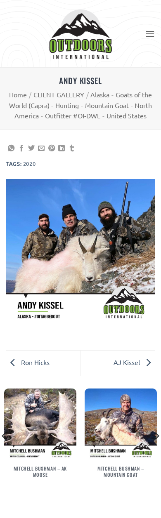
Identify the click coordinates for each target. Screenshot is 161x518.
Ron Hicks (34, 362)
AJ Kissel (128, 362)
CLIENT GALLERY (58, 94)
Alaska (99, 94)
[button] (150, 34)
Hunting (67, 105)
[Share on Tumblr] (72, 148)
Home (18, 94)
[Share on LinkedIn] (61, 148)
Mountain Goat (107, 105)
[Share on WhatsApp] (11, 148)
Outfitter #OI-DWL (72, 115)
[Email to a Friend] (41, 148)
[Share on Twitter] (31, 148)
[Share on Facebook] (21, 148)
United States (127, 115)
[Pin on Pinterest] (51, 148)
